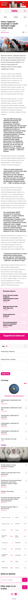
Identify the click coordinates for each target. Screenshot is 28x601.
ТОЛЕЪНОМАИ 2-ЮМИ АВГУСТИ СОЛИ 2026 (10, 416)
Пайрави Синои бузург (7, 491)
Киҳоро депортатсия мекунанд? (9, 315)
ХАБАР (5, 17)
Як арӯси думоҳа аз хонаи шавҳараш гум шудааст (8, 465)
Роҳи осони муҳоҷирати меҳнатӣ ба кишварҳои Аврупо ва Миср (10, 323)
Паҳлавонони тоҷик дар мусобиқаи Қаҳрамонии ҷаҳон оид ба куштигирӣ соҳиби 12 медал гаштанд (11, 483)
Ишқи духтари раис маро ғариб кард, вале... (10, 307)
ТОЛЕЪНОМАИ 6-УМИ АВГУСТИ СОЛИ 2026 (11, 408)
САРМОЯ (16, 17)
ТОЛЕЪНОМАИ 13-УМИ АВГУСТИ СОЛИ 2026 (10, 424)
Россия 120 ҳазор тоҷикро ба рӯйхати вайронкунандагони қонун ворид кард (10, 297)
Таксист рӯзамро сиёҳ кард (8, 439)
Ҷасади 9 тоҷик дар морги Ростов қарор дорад (10, 473)
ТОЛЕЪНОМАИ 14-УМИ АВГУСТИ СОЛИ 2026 (10, 431)
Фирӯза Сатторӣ (5, 32)
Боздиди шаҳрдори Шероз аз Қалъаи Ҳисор (9, 507)
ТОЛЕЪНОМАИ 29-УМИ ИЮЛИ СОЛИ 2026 (11, 401)
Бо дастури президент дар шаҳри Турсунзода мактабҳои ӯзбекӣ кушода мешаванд (10, 499)
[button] (25, 11)
